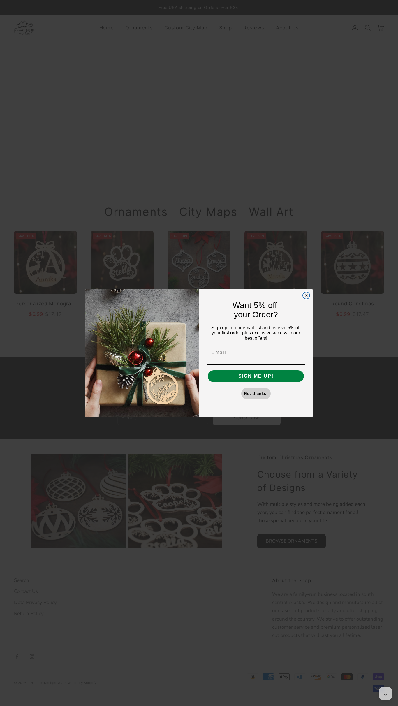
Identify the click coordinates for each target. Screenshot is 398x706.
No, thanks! (256, 393)
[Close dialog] (306, 295)
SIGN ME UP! (256, 376)
